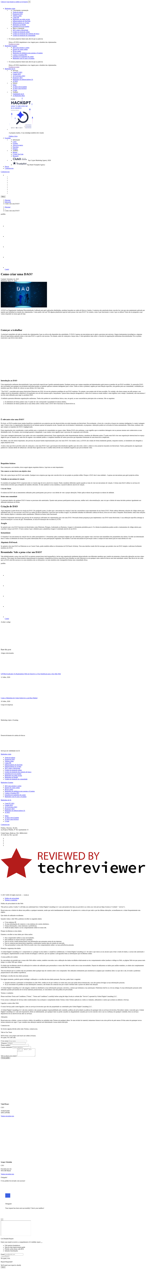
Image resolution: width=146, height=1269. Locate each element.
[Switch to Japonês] (14, 193)
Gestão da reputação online (21, 32)
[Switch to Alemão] (14, 182)
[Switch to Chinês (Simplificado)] (14, 177)
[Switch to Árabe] (14, 191)
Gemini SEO (17, 74)
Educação (8, 202)
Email (2, 1254)
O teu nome (4, 1041)
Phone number (5, 1045)
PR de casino (17, 51)
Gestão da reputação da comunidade (24, 35)
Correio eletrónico (6, 1047)
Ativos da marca (18, 145)
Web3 (14, 85)
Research (15, 156)
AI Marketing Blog (19, 95)
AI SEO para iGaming (20, 87)
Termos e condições (11, 900)
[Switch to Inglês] (14, 179)
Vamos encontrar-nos (7, 1116)
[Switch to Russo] (14, 184)
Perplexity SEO (18, 78)
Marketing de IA (10, 69)
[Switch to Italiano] (14, 186)
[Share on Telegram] (10, 236)
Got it (3, 1267)
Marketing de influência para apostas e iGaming (28, 53)
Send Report (5, 1256)
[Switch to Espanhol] (14, 180)
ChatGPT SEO (17, 72)
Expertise (8, 138)
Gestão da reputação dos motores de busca (26, 33)
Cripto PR (16, 17)
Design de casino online (20, 49)
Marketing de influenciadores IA (23, 79)
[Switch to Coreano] (14, 189)
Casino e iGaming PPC (20, 55)
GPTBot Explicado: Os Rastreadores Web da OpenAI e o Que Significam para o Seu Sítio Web (31, 674)
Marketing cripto (10, 8)
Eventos (15, 143)
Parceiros (15, 147)
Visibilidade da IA (18, 94)
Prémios (15, 149)
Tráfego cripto (17, 16)
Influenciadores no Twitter (21, 23)
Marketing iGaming (11, 46)
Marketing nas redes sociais (21, 19)
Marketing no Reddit (19, 25)
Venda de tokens (18, 12)
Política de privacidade (12, 898)
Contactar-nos (9, 168)
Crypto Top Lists (18, 154)
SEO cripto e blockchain (20, 30)
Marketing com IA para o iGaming (23, 58)
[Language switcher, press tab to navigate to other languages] (10, 175)
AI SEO (15, 81)
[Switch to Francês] (14, 188)
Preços (7, 166)
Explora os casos (14, 44)
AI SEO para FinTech (20, 88)
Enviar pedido (5, 1058)
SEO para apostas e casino (21, 47)
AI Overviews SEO (19, 76)
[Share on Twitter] (10, 226)
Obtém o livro (13, 136)
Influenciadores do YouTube (21, 21)
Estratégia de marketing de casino (23, 56)
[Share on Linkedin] (10, 257)
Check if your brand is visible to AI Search (14, 2)
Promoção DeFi (18, 14)
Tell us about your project (9, 1056)
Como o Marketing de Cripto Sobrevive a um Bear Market (19, 698)
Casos (14, 141)
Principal (7, 200)
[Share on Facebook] (10, 247)
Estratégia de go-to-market (21, 26)
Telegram (4, 1043)
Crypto (15, 90)
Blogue (15, 152)
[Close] (41, 1242)
